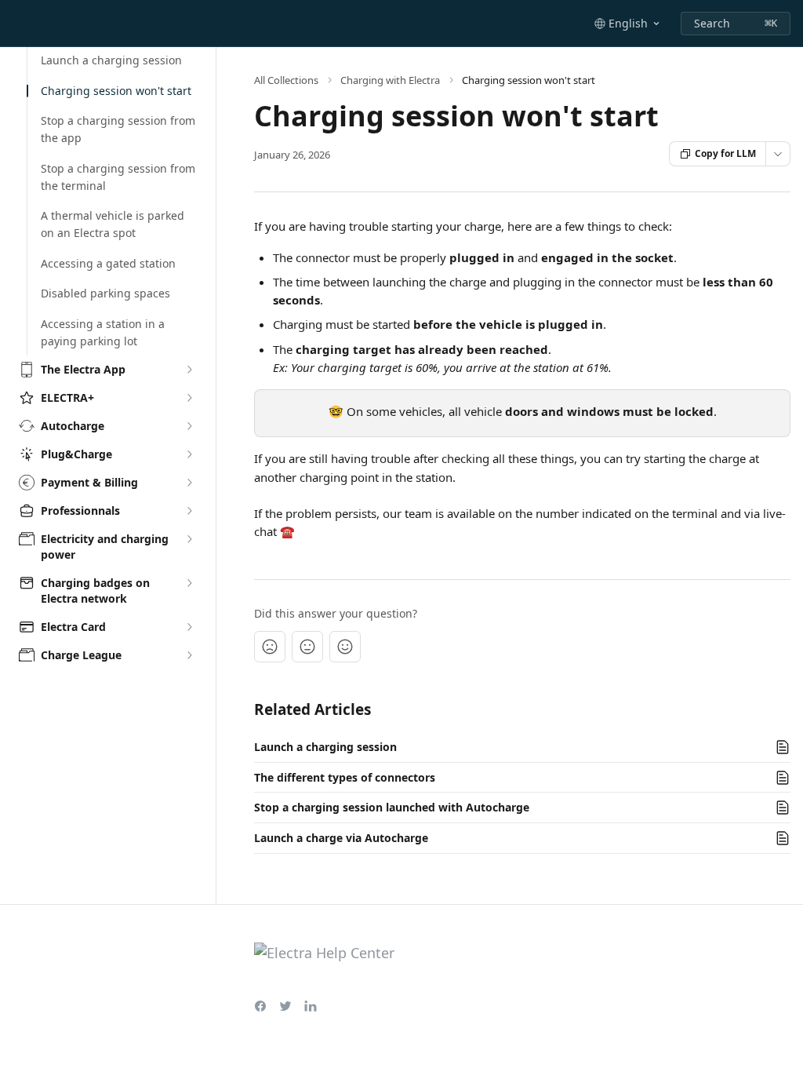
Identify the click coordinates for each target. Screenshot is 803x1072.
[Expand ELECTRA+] (189, 398)
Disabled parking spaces (105, 293)
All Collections (286, 80)
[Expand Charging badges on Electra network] (189, 583)
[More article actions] (777, 153)
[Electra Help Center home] (16, 23)
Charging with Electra (390, 80)
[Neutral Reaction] (307, 646)
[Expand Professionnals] (189, 511)
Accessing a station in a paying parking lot (103, 332)
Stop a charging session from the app (118, 129)
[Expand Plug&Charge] (189, 454)
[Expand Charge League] (189, 655)
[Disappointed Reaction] (269, 646)
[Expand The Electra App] (189, 370)
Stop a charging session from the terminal (118, 177)
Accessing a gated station (108, 262)
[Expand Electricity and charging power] (189, 539)
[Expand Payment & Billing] (189, 483)
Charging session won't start (116, 90)
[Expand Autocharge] (189, 426)
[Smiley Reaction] (345, 646)
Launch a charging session (111, 60)
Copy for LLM (725, 153)
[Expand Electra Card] (189, 627)
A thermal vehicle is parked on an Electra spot (112, 224)
